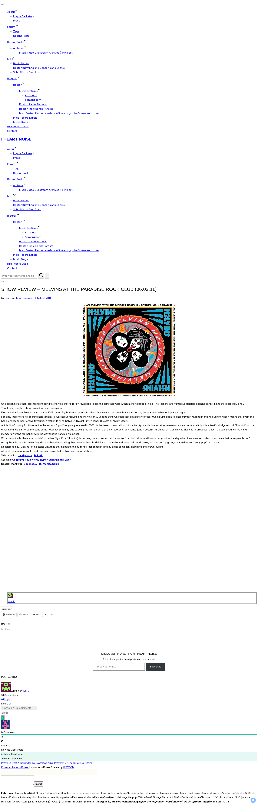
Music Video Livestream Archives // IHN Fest (46, 52)
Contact (12, 131)
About (11, 11)
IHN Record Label (18, 126)
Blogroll (12, 78)
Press (16, 20)
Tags (16, 31)
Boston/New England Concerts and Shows (39, 68)
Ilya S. (8, 298)
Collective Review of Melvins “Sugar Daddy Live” (41, 459)
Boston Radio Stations (33, 104)
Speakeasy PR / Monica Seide (41, 463)
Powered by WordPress (15, 767)
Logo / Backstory (23, 16)
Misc (10, 59)
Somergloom (33, 99)
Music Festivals (28, 91)
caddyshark (25, 455)
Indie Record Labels (25, 117)
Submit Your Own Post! (27, 72)
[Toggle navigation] (2, 4)
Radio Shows (21, 63)
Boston (17, 84)
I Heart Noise (16, 139)
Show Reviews (22, 298)
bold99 (38, 455)
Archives (18, 48)
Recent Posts (21, 35)
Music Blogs (20, 122)
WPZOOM (68, 767)
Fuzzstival (31, 95)
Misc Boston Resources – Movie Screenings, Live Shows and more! (59, 113)
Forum (11, 27)
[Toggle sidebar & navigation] (2, 281)
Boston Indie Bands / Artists (36, 108)
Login (7, 699)
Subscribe (155, 666)
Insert (38, 783)
